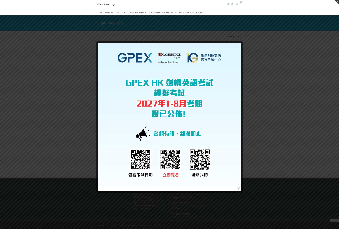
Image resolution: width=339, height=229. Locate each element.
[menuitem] (99, 12)
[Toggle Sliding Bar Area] (336, 2)
